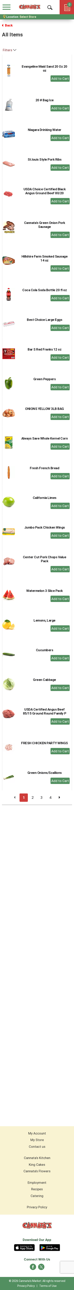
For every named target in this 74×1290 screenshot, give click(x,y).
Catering (37, 1196)
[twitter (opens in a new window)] (41, 1268)
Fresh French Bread (44, 468)
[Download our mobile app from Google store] (49, 1247)
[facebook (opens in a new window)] (33, 1268)
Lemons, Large (44, 620)
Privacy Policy (37, 1207)
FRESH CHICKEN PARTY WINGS (44, 743)
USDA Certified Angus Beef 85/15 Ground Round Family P (44, 711)
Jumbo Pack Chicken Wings (44, 527)
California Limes (44, 498)
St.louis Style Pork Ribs (45, 159)
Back (8, 25)
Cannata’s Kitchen (37, 1158)
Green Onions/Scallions (44, 773)
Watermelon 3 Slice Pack (44, 591)
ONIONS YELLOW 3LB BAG (44, 409)
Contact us (37, 1147)
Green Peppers (44, 379)
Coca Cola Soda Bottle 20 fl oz (44, 290)
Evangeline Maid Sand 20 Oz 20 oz (44, 68)
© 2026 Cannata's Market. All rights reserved (37, 1280)
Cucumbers (44, 650)
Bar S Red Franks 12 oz (44, 349)
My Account (37, 1133)
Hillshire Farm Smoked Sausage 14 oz (45, 258)
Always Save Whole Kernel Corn (44, 438)
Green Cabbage (44, 680)
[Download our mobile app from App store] (24, 1247)
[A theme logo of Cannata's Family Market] (29, 7)
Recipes (37, 1189)
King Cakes (37, 1165)
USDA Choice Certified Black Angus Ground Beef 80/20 (44, 191)
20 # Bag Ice (45, 100)
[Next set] (59, 797)
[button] (60, 78)
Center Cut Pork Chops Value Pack (44, 559)
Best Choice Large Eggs (44, 320)
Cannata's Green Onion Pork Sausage (44, 225)
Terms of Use (48, 1285)
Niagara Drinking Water (44, 130)
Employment (37, 1183)
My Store (37, 1140)
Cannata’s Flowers (37, 1171)
